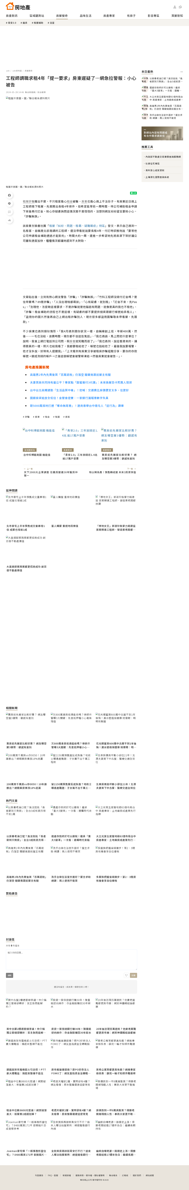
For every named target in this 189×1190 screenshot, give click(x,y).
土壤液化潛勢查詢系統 (157, 177)
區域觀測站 (37, 16)
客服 (56, 1175)
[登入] (174, 7)
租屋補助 (38, 22)
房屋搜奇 (62, 16)
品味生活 (85, 16)
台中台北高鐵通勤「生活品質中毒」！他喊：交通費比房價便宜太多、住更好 (79, 390)
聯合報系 (113, 1175)
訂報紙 (125, 1175)
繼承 (25, 22)
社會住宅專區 (153, 163)
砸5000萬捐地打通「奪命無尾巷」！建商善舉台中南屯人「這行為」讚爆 (77, 406)
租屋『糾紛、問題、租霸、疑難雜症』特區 (77, 226)
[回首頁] (18, 6)
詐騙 (27, 417)
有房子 (131, 16)
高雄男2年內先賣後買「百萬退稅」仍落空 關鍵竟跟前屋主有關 (70, 375)
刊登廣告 (39, 1175)
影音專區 (153, 16)
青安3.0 (12, 22)
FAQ (50, 1175)
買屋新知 (177, 16)
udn (8, 71)
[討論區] (9, 211)
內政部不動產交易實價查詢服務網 (163, 156)
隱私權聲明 (99, 1175)
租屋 (57, 417)
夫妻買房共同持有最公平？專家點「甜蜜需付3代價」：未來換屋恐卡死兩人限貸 (81, 382)
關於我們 (137, 1175)
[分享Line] (9, 203)
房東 (37, 417)
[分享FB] (9, 195)
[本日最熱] (181, 72)
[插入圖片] (126, 975)
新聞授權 (67, 1175)
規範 (9, 975)
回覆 (133, 975)
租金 (47, 417)
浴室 (52, 22)
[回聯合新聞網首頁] (10, 6)
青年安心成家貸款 (155, 170)
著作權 (89, 1175)
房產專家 (109, 16)
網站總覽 (150, 1175)
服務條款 (80, 1175)
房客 (67, 417)
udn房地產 (17, 71)
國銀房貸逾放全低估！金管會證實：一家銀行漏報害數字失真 (69, 398)
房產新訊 (12, 16)
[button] (180, 7)
